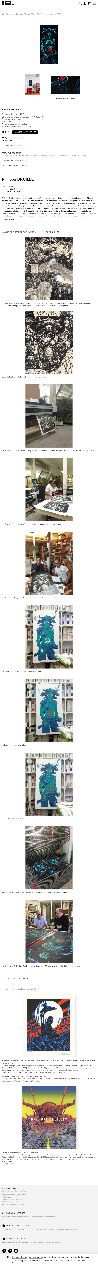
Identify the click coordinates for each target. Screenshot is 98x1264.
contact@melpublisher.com (12, 1199)
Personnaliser (51, 1260)
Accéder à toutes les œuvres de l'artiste (23, 989)
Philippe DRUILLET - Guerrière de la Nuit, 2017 (42, 14)
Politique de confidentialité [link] (73, 1260)
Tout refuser (35, 1260)
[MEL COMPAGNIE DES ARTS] (8, 2)
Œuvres (19, 14)
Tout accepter (20, 1260)
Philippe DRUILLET (12, 109)
